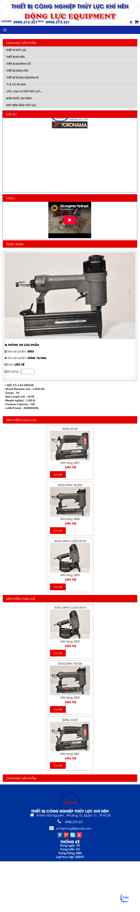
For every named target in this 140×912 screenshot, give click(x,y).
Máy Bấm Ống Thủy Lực (21, 105)
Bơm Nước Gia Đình (19, 98)
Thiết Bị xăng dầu (17, 70)
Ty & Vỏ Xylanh (16, 84)
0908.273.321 (25, 21)
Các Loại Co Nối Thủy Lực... (24, 91)
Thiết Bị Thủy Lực (16, 49)
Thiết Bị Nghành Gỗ (18, 63)
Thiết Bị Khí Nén (15, 56)
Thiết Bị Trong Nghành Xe (22, 77)
